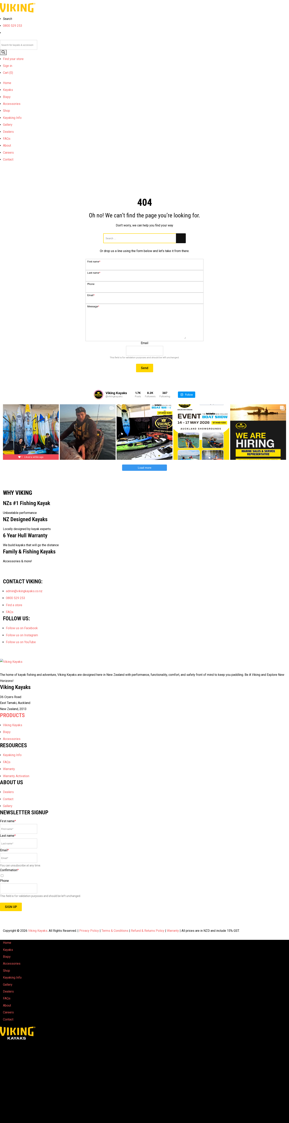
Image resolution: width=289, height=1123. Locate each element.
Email (91, 295)
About (7, 145)
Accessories (11, 104)
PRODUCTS (12, 715)
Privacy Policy (89, 931)
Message (93, 306)
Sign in (7, 66)
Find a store (14, 605)
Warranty (9, 769)
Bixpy (7, 97)
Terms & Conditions (114, 931)
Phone (90, 284)
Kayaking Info (12, 118)
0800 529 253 (12, 26)
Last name (93, 272)
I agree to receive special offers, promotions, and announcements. (46, 875)
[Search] (3, 52)
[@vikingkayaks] (98, 395)
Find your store (13, 59)
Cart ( (8, 73)
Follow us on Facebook (22, 628)
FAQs (6, 138)
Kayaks (8, 90)
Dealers (8, 132)
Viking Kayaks (12, 725)
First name (93, 261)
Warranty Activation (16, 776)
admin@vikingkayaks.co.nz (24, 591)
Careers (8, 152)
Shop (6, 111)
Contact (8, 159)
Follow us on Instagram (22, 635)
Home (7, 83)
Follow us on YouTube (21, 642)
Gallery (7, 125)
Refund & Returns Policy (147, 931)
